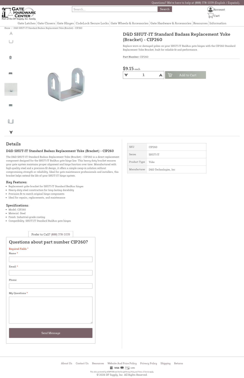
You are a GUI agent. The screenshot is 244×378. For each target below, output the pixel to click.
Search (165, 9)
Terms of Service (143, 372)
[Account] (210, 9)
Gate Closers (46, 23)
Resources (200, 23)
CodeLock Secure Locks (92, 23)
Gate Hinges (65, 23)
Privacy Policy (148, 363)
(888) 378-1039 (60, 234)
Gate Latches (27, 23)
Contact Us (82, 363)
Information (218, 23)
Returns (178, 363)
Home (7, 28)
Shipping (166, 363)
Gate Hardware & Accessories (170, 23)
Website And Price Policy (122, 363)
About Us (66, 363)
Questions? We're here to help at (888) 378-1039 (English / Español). (196, 2)
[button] (11, 132)
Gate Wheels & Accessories (129, 23)
